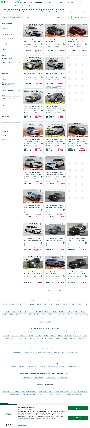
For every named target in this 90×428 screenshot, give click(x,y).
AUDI (26, 304)
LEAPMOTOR (47, 311)
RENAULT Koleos (51, 366)
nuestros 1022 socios (29, 409)
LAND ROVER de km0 (27, 377)
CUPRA (79, 304)
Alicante (20, 332)
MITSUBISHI (36, 314)
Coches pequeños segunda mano (77, 387)
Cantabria (6, 335)
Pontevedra (81, 338)
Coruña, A (38, 335)
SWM (58, 318)
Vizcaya (68, 342)
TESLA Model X (62, 366)
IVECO (85, 307)
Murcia (50, 338)
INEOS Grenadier (32, 366)
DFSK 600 (14, 366)
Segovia (23, 342)
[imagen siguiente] (42, 30)
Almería (27, 332)
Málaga (44, 338)
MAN (76, 311)
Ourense (65, 338)
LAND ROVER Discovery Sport (44, 352)
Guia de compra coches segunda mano (73, 394)
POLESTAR (70, 314)
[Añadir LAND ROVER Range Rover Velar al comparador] (42, 25)
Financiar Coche (42, 394)
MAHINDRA (69, 311)
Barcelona (63, 332)
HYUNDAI (60, 307)
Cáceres (77, 332)
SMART (28, 318)
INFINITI (73, 307)
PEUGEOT (62, 314)
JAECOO (7, 311)
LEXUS (54, 311)
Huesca (7, 338)
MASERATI (82, 311)
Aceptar (78, 408)
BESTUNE (39, 304)
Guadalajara (68, 335)
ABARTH (5, 304)
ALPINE (20, 304)
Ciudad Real (22, 335)
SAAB (5, 318)
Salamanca (15, 342)
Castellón (14, 335)
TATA (63, 318)
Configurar (77, 413)
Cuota (10, 58)
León (19, 338)
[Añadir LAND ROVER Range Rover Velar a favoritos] (40, 25)
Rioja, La (7, 342)
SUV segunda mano (48, 398)
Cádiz (84, 332)
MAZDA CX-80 (42, 366)
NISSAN (43, 314)
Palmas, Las (72, 338)
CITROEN (72, 304)
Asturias (35, 332)
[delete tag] (6, 17)
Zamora (75, 342)
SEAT (11, 318)
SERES (16, 318)
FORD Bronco (22, 366)
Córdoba (31, 335)
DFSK (4, 307)
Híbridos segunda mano (23, 398)
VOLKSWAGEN (83, 318)
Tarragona (30, 342)
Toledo (45, 342)
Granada (60, 335)
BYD (51, 304)
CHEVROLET (57, 304)
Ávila (41, 332)
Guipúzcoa (77, 335)
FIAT (36, 307)
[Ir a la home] (4, 2)
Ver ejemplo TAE (37, 51)
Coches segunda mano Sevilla (45, 391)
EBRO (26, 307)
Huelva (84, 335)
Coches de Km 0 (19, 387)
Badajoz (48, 332)
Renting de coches (36, 398)
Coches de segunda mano (46, 387)
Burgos (70, 332)
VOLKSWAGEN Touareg (73, 366)
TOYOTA (75, 318)
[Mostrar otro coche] (33, 36)
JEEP (21, 311)
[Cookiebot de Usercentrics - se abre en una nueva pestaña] (9, 425)
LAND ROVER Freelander (59, 352)
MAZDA (11, 314)
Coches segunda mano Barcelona (10, 391)
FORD (42, 307)
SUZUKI (52, 318)
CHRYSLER (65, 304)
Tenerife (38, 342)
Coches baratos (9, 387)
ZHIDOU (48, 321)
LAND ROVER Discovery (29, 352)
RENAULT (84, 314)
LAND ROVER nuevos (50, 377)
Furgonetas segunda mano (55, 394)
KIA (25, 311)
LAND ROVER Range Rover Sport (54, 356)
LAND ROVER (38, 311)
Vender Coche (68, 398)
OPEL (56, 314)
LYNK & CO (61, 311)
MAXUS (5, 314)
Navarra (58, 338)
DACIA (85, 304)
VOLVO (41, 321)
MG (25, 314)
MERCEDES (18, 314)
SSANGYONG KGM (36, 318)
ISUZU (79, 307)
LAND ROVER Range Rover (73, 352)
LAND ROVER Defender (16, 352)
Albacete (13, 332)
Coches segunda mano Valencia (63, 391)
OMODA (50, 314)
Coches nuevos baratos (61, 387)
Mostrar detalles (22, 425)
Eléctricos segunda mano (14, 394)
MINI (30, 314)
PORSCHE (77, 314)
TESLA (69, 318)
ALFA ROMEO (12, 304)
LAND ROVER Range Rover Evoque (36, 356)
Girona (52, 335)
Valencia (53, 342)
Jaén (14, 338)
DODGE (10, 307)
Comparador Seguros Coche (80, 391)
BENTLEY (32, 304)
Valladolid (60, 342)
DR (15, 307)
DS (20, 307)
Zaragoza (82, 342)
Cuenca (46, 335)
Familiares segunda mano (29, 394)
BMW (45, 304)
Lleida (25, 338)
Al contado (5, 58)
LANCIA (31, 311)
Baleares (55, 332)
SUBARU (45, 318)
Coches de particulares (32, 387)
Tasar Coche (59, 398)
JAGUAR (14, 311)
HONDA (54, 307)
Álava (6, 332)
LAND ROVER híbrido (39, 377)
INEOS (67, 307)
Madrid (37, 338)
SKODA (22, 318)
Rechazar (78, 417)
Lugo (31, 338)
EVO (31, 307)
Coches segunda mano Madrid (28, 391)
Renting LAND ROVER (62, 377)
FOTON (47, 307)
